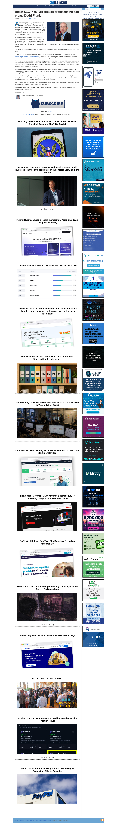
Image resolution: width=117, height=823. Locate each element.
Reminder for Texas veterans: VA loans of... (93, 14)
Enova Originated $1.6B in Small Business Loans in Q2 (47, 635)
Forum (77, 6)
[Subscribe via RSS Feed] (102, 820)
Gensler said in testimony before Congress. (27, 56)
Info (72, 6)
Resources (40, 6)
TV (46, 6)
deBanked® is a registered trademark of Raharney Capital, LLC (33, 820)
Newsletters (52, 6)
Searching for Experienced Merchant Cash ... (93, 18)
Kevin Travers (32, 18)
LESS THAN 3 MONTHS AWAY (47, 678)
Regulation (50, 111)
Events (60, 6)
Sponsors (66, 6)
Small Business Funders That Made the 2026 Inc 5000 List (47, 265)
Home (33, 6)
